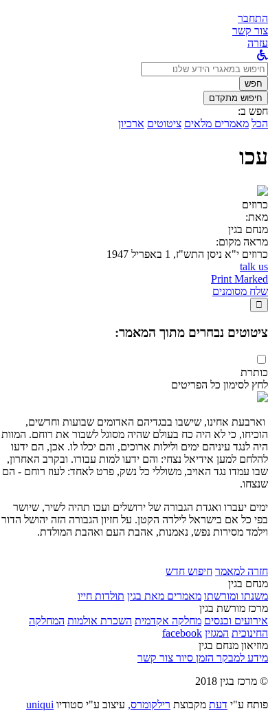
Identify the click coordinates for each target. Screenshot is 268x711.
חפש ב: (253, 111)
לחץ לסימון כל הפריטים (219, 385)
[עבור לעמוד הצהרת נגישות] (262, 55)
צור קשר (155, 658)
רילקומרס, (149, 704)
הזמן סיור (193, 658)
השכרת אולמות (99, 620)
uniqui (40, 704)
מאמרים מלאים (216, 123)
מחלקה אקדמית (168, 620)
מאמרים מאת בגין (164, 596)
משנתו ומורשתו (236, 596)
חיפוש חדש (189, 571)
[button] (253, 18)
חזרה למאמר (241, 571)
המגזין (217, 633)
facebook (182, 633)
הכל (260, 123)
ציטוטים (164, 123)
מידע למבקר (241, 658)
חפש (254, 83)
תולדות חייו (101, 596)
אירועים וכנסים (236, 620)
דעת (218, 704)
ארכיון (131, 123)
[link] (250, 30)
